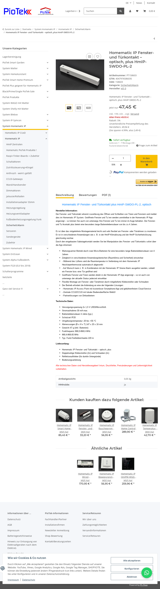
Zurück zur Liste (12, 29)
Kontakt (151, 2)
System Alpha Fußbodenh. (16, 259)
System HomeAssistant (14, 74)
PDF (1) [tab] (106, 195)
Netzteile (7, 277)
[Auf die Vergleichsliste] (89, 56)
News (139, 2)
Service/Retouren (91, 535)
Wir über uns (89, 519)
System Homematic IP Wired (17, 248)
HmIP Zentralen (14, 144)
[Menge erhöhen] (121, 164)
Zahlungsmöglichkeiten (94, 524)
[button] (130, 11)
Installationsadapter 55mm (20, 202)
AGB (10, 524)
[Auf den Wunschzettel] (97, 56)
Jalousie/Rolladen (15, 196)
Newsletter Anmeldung (57, 530)
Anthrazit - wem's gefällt (19, 173)
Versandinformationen (94, 530)
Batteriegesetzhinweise (20, 535)
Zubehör (10, 242)
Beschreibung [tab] (65, 195)
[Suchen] (120, 11)
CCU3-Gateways (14, 178)
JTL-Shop (144, 585)
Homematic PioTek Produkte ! (21, 150)
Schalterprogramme (12, 271)
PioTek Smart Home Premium (17, 79)
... (3, 282)
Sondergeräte (13, 236)
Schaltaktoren (13, 161)
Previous (61, 424)
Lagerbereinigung (11, 56)
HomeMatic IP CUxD (15, 132)
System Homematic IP (14, 126)
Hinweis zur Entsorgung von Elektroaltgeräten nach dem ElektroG (22, 545)
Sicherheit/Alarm (129, 85)
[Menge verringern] (112, 158)
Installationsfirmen (55, 524)
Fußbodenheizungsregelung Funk (23, 219)
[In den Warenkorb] (58, 49)
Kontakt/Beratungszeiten (58, 541)
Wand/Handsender (16, 184)
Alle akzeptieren (131, 560)
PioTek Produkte (10, 97)
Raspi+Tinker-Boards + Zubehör (22, 155)
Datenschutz (28, 579)
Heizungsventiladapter (18, 213)
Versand (134, 113)
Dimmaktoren (13, 190)
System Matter (10, 68)
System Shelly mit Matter (15, 108)
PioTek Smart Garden (13, 62)
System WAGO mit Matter (15, 102)
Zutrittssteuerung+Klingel (19, 167)
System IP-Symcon (11, 120)
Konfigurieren (132, 568)
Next (152, 424)
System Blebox (10, 114)
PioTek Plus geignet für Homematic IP (21, 85)
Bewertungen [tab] (88, 195)
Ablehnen (132, 576)
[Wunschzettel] (137, 11)
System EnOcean (11, 254)
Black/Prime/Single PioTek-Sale (18, 91)
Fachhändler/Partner (56, 519)
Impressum (13, 579)
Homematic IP (12, 138)
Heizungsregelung (15, 207)
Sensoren (11, 230)
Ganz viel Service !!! (12, 288)
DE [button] (127, 2)
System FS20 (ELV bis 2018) (16, 265)
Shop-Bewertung (53, 535)
